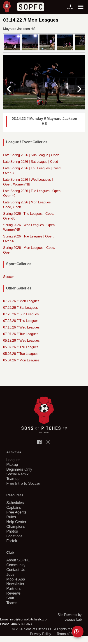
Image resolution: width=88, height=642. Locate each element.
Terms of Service (69, 634)
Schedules (15, 503)
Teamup (12, 479)
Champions (15, 526)
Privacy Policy (40, 634)
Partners (13, 588)
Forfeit (11, 541)
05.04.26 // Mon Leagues (21, 360)
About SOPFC (18, 560)
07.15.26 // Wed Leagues (21, 327)
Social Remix (17, 474)
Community (15, 565)
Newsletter (15, 584)
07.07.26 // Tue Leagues (20, 334)
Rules (11, 517)
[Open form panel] (77, 631)
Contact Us (15, 570)
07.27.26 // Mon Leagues (21, 301)
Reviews (13, 593)
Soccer (8, 277)
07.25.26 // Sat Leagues (20, 307)
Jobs (10, 574)
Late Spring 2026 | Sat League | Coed (30, 161)
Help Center (16, 522)
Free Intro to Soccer (23, 483)
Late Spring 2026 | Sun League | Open (31, 155)
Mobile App (15, 579)
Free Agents (16, 512)
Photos (12, 531)
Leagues (13, 460)
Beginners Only (19, 469)
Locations (14, 536)
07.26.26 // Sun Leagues (21, 314)
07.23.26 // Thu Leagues (21, 321)
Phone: (5, 624)
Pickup (12, 464)
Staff (10, 598)
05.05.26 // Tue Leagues (20, 354)
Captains (13, 507)
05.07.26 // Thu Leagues (21, 347)
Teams (11, 603)
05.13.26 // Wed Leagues (21, 340)
